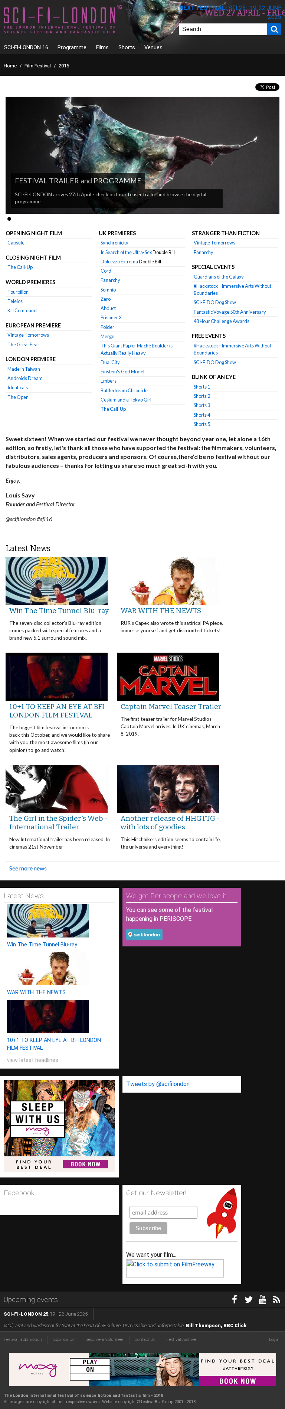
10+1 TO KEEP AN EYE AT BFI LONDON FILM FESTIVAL (57, 710)
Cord (106, 271)
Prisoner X (111, 317)
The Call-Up (20, 267)
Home (10, 66)
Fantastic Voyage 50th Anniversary (230, 312)
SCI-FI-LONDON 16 (26, 47)
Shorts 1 (202, 387)
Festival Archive (181, 1339)
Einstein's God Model (122, 371)
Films (102, 47)
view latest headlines (32, 1060)
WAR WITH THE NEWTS (161, 610)
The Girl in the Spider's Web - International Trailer (58, 822)
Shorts (126, 47)
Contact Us (145, 1339)
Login (274, 1339)
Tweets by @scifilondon (158, 1083)
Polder (107, 327)
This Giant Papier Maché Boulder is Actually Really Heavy (137, 349)
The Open (18, 397)
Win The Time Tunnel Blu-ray (59, 610)
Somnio (108, 290)
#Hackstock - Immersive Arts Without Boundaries (232, 289)
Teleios (15, 301)
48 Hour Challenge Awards (221, 321)
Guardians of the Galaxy (219, 277)
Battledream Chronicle (124, 390)
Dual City (110, 362)
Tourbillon (18, 292)
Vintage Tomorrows (28, 335)
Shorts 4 (202, 415)
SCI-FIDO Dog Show (215, 302)
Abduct (108, 308)
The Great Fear (23, 344)
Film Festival (37, 66)
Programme (72, 47)
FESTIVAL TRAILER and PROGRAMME (78, 180)
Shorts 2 (202, 396)
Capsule (15, 243)
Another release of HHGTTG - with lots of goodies (170, 822)
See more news (28, 868)
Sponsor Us (63, 1339)
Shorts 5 (202, 424)
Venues (153, 47)
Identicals (17, 387)
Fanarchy (110, 280)
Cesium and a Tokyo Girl (126, 400)
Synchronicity (114, 243)
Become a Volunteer (104, 1339)
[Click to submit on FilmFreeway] (175, 1275)
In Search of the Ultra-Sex (138, 252)
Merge (107, 336)
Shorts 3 (202, 405)
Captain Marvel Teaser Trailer (171, 706)
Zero (106, 299)
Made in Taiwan (23, 369)
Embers (109, 381)
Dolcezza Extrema (131, 261)
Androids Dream (25, 378)
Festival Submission (23, 1339)
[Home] (83, 20)
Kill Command (22, 310)
